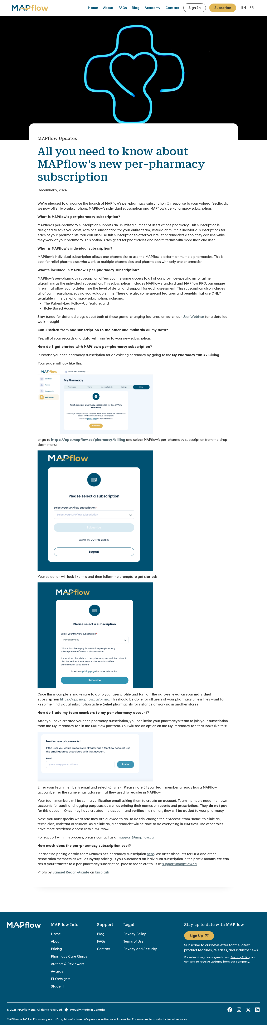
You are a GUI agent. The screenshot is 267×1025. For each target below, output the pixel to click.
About (108, 8)
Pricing (56, 949)
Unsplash (102, 872)
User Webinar (193, 317)
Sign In (195, 8)
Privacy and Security (140, 949)
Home (93, 8)
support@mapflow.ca (136, 837)
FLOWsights (60, 979)
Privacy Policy (134, 934)
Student (57, 986)
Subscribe (222, 8)
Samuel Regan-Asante (71, 872)
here (150, 854)
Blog (136, 8)
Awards (57, 971)
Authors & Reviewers (67, 964)
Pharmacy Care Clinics (69, 956)
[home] (36, 8)
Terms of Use (133, 941)
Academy (152, 8)
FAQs (122, 8)
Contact (172, 8)
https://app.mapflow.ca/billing (84, 699)
